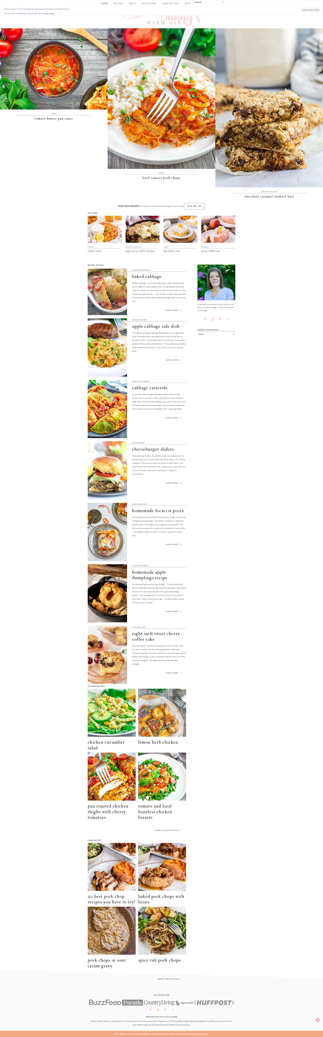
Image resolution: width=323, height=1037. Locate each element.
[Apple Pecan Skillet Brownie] (143, 229)
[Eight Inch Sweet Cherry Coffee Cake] (107, 655)
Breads (144, 504)
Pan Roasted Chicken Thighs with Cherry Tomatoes (108, 811)
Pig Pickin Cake (171, 251)
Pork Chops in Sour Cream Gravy (107, 963)
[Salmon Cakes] (105, 229)
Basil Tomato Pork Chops (161, 178)
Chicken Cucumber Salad (106, 745)
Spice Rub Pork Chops (159, 960)
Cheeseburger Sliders (153, 449)
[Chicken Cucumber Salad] (112, 713)
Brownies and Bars (269, 192)
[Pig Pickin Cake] (180, 229)
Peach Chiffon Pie (210, 251)
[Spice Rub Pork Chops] (162, 931)
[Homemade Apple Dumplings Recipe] (107, 594)
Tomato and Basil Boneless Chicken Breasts (155, 811)
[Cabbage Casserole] (107, 409)
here (214, 307)
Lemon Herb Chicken (158, 742)
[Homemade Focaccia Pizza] (107, 532)
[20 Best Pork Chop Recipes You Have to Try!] (112, 867)
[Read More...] (174, 310)
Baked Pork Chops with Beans (161, 899)
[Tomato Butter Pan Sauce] (54, 68)
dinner (54, 114)
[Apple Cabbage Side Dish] (107, 348)
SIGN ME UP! (194, 206)
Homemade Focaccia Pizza (158, 511)
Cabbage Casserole (150, 388)
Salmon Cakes (95, 251)
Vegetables (145, 270)
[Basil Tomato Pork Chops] (161, 98)
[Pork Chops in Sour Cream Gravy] (112, 931)
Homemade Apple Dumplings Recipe (149, 575)
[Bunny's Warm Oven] (161, 24)
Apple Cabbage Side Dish (156, 326)
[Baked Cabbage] (107, 292)
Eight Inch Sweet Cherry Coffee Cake (156, 636)
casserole (145, 381)
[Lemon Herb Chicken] (162, 713)
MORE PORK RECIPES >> (170, 979)
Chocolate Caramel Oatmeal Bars (269, 196)
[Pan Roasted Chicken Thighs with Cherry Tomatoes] (112, 777)
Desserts (205, 247)
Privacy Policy (199, 1034)
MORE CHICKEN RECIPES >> (168, 830)
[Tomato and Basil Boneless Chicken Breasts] (162, 777)
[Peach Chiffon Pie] (218, 229)
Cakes (165, 247)
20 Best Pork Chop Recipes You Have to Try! (112, 899)
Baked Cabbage (147, 276)
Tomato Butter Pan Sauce (54, 118)
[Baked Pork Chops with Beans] (162, 867)
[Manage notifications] (318, 1020)
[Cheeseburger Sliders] (107, 471)
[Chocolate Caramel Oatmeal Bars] (269, 107)
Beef (143, 443)
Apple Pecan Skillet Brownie (140, 251)
